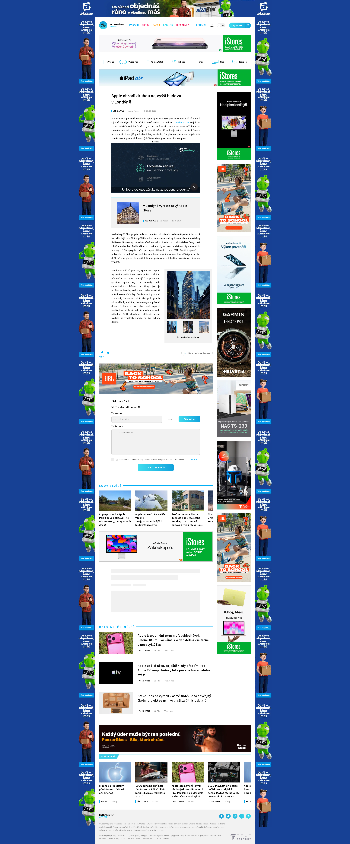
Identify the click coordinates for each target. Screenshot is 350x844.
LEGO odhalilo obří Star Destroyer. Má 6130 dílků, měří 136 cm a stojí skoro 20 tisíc (150, 791)
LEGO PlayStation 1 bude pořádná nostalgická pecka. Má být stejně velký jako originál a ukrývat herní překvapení (223, 791)
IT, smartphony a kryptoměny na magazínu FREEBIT (149, 835)
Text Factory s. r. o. (131, 824)
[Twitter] (228, 816)
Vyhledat (237, 25)
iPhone (104, 801)
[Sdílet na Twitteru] (108, 353)
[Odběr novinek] (212, 25)
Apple (101, 356)
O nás (115, 830)
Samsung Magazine (107, 835)
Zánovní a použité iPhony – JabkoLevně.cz (136, 838)
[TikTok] (241, 816)
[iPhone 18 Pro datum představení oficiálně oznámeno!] (115, 772)
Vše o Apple (118, 111)
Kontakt (201, 25)
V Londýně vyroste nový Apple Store (165, 208)
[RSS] (248, 816)
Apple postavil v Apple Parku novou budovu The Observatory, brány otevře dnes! (115, 519)
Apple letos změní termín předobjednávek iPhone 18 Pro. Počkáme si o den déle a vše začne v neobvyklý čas (173, 639)
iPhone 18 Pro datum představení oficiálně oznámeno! (111, 789)
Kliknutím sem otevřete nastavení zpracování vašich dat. (142, 830)
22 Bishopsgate (181, 122)
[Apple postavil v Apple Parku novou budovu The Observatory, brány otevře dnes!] (115, 500)
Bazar (156, 25)
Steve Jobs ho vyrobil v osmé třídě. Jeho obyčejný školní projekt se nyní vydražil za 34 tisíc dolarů (174, 698)
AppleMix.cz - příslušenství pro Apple (187, 835)
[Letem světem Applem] (111, 25)
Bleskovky (182, 25)
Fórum (146, 25)
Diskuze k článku (121, 401)
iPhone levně (113, 838)
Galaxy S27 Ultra (162, 838)
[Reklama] (86, 8)
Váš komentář (117, 426)
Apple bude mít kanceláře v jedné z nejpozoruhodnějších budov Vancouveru (150, 519)
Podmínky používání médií (124, 827)
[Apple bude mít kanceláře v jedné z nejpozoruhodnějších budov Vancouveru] (151, 500)
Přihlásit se (189, 419)
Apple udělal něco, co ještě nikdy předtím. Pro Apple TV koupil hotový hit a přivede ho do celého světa (174, 670)
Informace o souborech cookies (183, 827)
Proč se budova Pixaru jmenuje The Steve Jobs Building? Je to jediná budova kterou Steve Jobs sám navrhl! (187, 519)
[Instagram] (235, 816)
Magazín (134, 25)
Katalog (168, 25)
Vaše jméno (116, 413)
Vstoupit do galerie (187, 337)
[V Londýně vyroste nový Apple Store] (128, 213)
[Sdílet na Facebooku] (102, 353)
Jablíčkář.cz (121, 835)
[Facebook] (221, 816)
